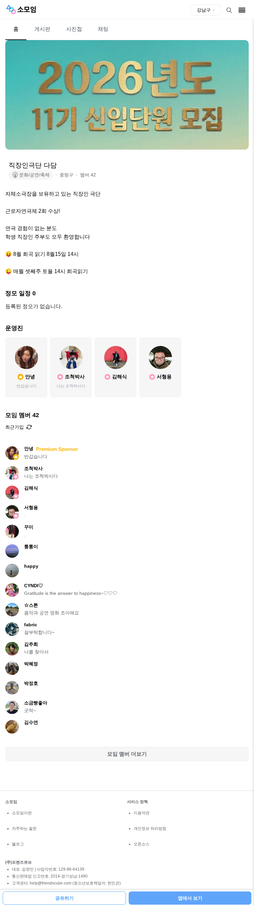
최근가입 (14, 427)
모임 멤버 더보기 (127, 754)
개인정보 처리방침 (150, 828)
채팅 (103, 29)
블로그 (18, 844)
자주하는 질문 (24, 828)
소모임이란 (22, 813)
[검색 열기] (229, 10)
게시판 (42, 29)
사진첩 (74, 29)
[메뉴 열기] (242, 10)
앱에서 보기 (190, 898)
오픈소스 (141, 844)
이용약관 (141, 813)
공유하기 (64, 898)
